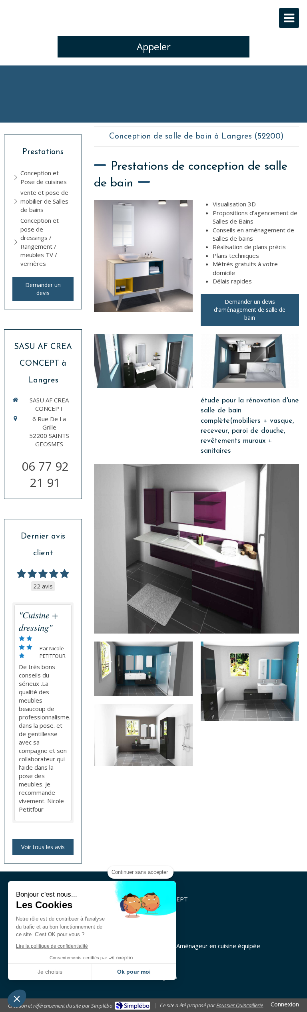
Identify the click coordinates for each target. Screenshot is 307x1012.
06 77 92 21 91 (45, 474)
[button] (16, 998)
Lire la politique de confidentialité (52, 946)
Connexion (285, 1004)
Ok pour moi (134, 971)
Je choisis (50, 971)
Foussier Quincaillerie (239, 1005)
